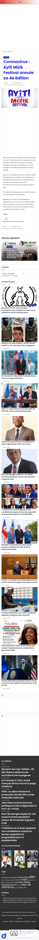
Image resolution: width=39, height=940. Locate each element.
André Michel (14, 877)
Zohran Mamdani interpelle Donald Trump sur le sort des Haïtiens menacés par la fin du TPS (19, 683)
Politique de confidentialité (23, 921)
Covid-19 (17, 880)
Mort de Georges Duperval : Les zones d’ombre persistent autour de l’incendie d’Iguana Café (18, 476)
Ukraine (16, 887)
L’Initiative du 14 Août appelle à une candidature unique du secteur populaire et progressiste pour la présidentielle (19, 512)
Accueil (4, 51)
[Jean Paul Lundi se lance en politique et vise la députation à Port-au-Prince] (19, 428)
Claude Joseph (10, 880)
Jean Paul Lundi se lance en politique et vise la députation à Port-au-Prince (18, 443)
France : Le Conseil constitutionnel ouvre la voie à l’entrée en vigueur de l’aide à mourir (19, 581)
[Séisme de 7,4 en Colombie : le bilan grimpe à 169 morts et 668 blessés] (32, 859)
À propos (5, 921)
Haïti (24, 879)
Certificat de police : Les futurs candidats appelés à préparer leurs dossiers (19, 614)
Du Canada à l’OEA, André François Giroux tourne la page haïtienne (19, 377)
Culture (10, 51)
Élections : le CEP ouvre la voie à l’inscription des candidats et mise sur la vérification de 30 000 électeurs (18, 310)
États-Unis (23, 887)
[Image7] (19, 2)
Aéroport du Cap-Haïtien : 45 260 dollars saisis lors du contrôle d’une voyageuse (18, 344)
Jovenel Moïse (22, 882)
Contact (11, 921)
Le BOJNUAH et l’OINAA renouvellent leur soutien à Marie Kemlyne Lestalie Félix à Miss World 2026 (19, 255)
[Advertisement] (19, 27)
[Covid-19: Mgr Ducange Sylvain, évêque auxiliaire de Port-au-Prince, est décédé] (19, 865)
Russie (19, 885)
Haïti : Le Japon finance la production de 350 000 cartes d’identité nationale (18, 410)
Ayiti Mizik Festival (9, 221)
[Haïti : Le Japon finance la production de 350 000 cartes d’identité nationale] (19, 395)
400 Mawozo (5, 877)
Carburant (3, 880)
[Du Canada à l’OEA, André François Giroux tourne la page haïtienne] (19, 362)
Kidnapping (6, 885)
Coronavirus (20, 221)
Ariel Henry (24, 877)
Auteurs (34, 921)
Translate (15, 276)
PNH (15, 885)
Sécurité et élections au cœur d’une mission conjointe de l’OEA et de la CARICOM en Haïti (16, 547)
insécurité (30, 880)
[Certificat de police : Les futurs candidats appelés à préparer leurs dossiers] (19, 599)
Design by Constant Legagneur (11, 915)
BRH (32, 877)
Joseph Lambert (10, 882)
